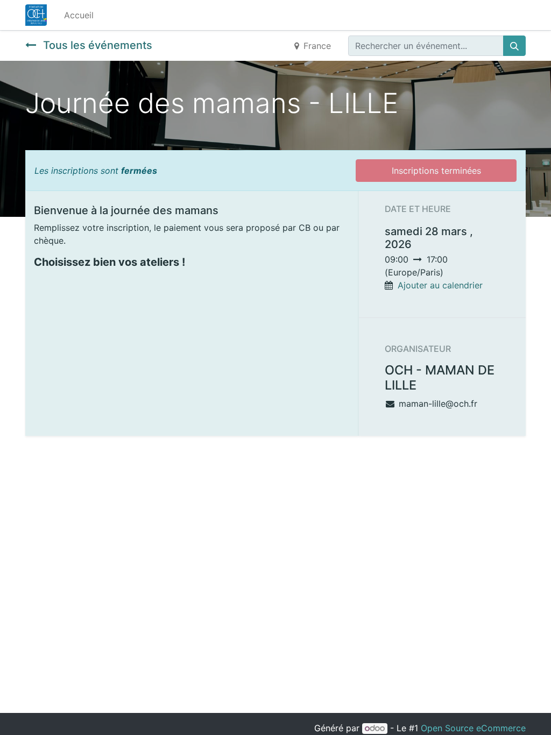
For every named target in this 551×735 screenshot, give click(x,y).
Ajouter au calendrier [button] (440, 285)
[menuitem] (79, 15)
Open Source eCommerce (473, 728)
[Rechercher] (514, 46)
